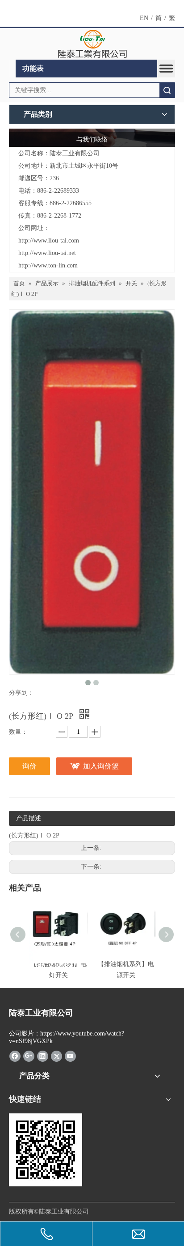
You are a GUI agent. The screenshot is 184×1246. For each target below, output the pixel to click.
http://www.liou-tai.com (48, 240)
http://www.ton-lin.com (48, 265)
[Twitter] (56, 1055)
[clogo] (92, 44)
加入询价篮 (101, 766)
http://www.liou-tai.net (47, 253)
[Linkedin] (42, 1055)
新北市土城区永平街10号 (84, 165)
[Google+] (28, 1055)
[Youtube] (70, 1055)
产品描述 (28, 818)
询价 (29, 766)
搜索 (167, 90)
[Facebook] (15, 1055)
